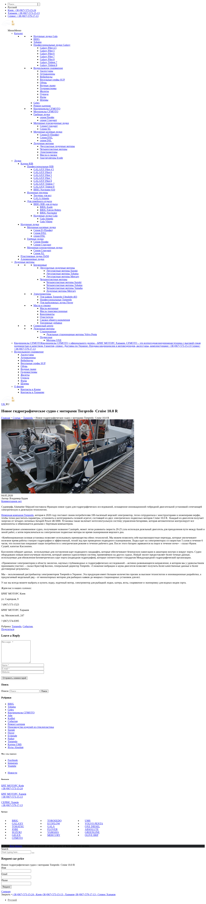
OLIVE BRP (91, 835)
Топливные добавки (51, 322)
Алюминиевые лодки (32, 259)
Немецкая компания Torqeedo (17, 515)
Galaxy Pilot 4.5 (48, 47)
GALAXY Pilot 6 (42, 172)
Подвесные (46, 337)
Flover (11, 732)
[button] (14, 30)
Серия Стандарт (49, 126)
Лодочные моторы (43, 143)
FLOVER (52, 829)
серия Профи (47, 117)
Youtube (12, 766)
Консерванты (47, 314)
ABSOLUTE (92, 829)
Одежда (44, 94)
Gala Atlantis (46, 218)
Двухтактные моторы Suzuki (62, 270)
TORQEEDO (54, 820)
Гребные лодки (41, 114)
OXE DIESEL (92, 826)
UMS (87, 820)
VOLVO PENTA (94, 823)
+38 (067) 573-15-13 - (58, 894)
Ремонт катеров (42, 105)
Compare (6, 891)
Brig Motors (16, 846)
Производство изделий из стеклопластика (31, 727)
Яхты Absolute (15, 747)
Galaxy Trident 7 (48, 62)
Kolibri (11, 718)
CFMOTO (17, 838)
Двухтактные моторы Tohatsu (62, 273)
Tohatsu (37, 42)
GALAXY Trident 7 (43, 184)
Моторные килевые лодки (47, 131)
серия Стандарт (48, 120)
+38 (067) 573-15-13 (12, 796)
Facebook (13, 760)
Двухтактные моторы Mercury (62, 276)
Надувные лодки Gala (45, 36)
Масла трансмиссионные (53, 311)
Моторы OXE (53, 340)
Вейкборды (46, 76)
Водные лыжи (48, 85)
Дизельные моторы (44, 328)
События (13, 721)
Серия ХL (45, 129)
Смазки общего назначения (55, 320)
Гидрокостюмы (48, 88)
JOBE (15, 829)
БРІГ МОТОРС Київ (12, 785)
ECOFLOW (53, 823)
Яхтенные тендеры (37, 192)
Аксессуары (46, 71)
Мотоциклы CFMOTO (45, 111)
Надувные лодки (30, 224)
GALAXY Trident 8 (43, 186)
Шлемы (44, 100)
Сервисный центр (43, 325)
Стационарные (48, 331)
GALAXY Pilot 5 (42, 175)
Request (6, 887)
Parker (11, 738)
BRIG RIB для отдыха (45, 204)
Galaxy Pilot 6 (47, 53)
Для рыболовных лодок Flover (56, 302)
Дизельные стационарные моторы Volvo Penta (71, 334)
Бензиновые (40, 265)
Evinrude (12, 735)
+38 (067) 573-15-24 (12, 788)
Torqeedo (12, 741)
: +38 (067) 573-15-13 (24, 13)
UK (3, 404)
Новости (12, 772)
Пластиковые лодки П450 (35, 256)
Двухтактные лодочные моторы (57, 146)
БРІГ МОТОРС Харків (13, 794)
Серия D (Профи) (49, 134)
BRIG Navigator (48, 212)
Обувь (43, 82)
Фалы (43, 97)
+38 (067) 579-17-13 (12, 805)
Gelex (36, 102)
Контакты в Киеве (31, 389)
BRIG (36, 39)
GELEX (16, 835)
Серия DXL (46, 137)
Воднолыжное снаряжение (48, 68)
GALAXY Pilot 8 (42, 181)
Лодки (17, 160)
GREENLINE (92, 832)
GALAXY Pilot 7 (42, 178)
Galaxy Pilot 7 (47, 56)
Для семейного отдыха (39, 201)
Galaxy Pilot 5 (47, 50)
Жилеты (44, 91)
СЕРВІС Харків (10, 802)
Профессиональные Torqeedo (56, 299)
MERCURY (53, 835)
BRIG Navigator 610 (44, 189)
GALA (51, 826)
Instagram (13, 763)
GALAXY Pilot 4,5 (43, 169)
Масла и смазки (48, 155)
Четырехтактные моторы (53, 149)
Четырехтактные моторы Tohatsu (64, 285)
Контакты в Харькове (32, 392)
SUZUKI (17, 832)
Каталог (18, 33)
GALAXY (17, 823)
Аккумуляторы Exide (51, 157)
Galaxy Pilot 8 (47, 59)
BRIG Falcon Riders (50, 210)
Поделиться (7, 629)
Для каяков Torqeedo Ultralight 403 (58, 296)
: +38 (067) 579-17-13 (23, 16)
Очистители (46, 317)
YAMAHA (53, 832)
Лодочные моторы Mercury (61, 291)
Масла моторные (49, 308)
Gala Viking (46, 221)
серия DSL (46, 140)
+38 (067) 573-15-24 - (27, 894)
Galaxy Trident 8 (48, 65)
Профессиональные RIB (40, 166)
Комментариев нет (11, 501)
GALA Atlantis (41, 198)
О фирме (19, 386)
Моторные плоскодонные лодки (51, 123)
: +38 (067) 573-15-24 (22, 10)
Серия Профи (40, 241)
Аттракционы (47, 74)
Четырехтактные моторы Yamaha (64, 288)
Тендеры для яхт (42, 195)
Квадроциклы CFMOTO (46, 108)
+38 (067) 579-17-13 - (95, 894)
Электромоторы (48, 152)
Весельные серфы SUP (52, 79)
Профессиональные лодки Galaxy (51, 45)
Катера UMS (15, 744)
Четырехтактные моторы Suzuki (63, 282)
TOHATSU (18, 826)
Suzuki (11, 730)
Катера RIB (27, 163)
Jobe (10, 715)
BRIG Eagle (46, 207)
